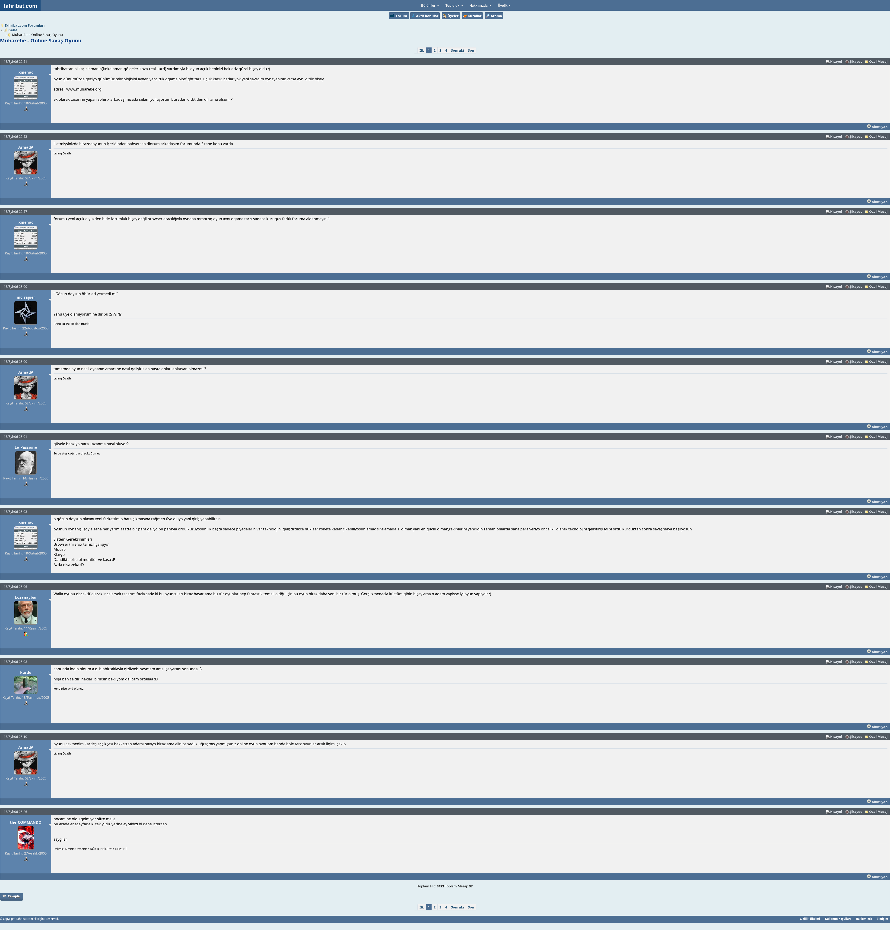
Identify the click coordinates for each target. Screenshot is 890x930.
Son (471, 50)
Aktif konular (427, 15)
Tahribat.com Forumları (24, 25)
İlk (422, 50)
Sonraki (457, 50)
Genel (13, 30)
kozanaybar (26, 597)
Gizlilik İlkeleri (810, 919)
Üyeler (453, 15)
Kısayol (836, 61)
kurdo (25, 672)
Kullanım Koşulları (838, 919)
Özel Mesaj (878, 61)
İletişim (882, 919)
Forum (401, 15)
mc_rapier (26, 297)
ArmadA (25, 147)
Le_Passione (26, 447)
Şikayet (855, 61)
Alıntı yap (879, 126)
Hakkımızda (864, 919)
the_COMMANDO (25, 822)
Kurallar (475, 15)
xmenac (26, 72)
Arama (496, 15)
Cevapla (14, 896)
